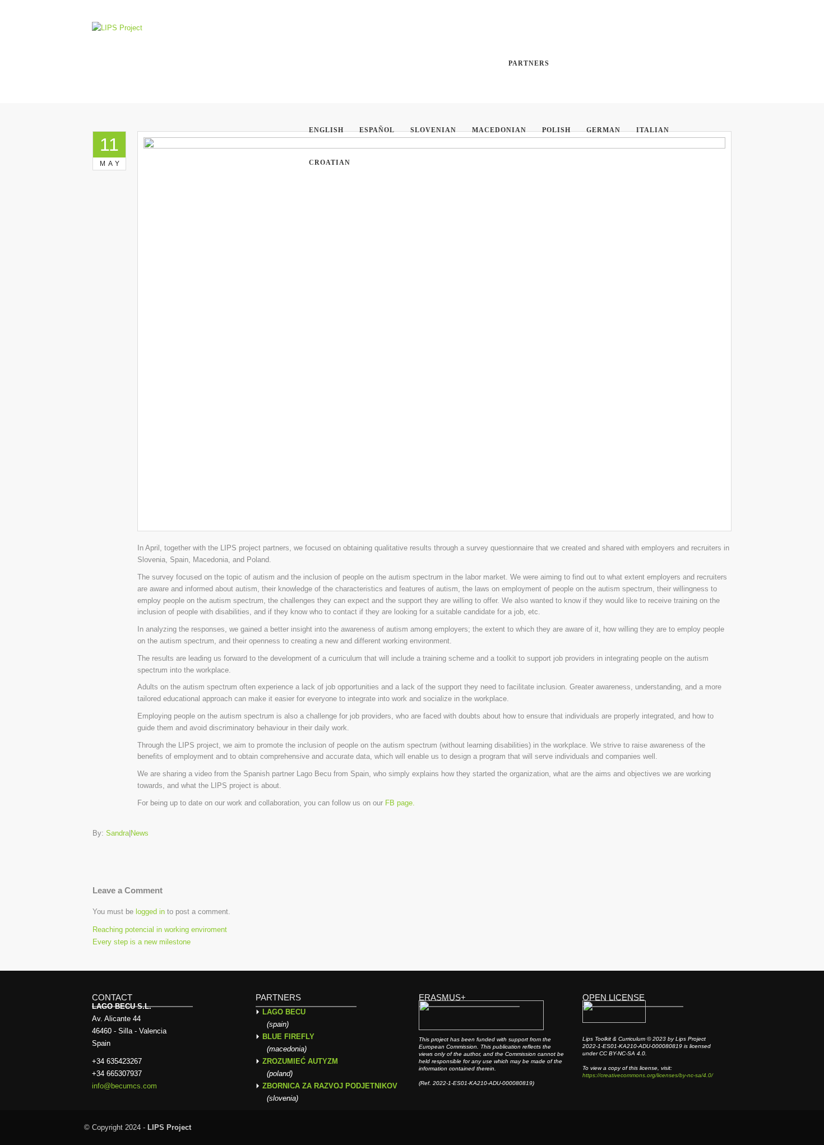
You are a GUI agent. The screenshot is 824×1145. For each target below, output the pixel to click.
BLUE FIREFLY (288, 1036)
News (324, 29)
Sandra (117, 833)
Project (505, 29)
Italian (652, 130)
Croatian (329, 162)
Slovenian (433, 130)
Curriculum (439, 29)
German (603, 130)
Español (377, 130)
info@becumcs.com (124, 1086)
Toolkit (373, 29)
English (326, 130)
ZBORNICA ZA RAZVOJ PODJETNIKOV (329, 1086)
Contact (644, 29)
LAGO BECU (283, 1012)
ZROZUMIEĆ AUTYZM (300, 1061)
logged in (150, 911)
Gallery (586, 29)
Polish (556, 130)
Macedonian (499, 130)
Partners (528, 63)
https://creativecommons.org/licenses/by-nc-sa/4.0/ (647, 1075)
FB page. (400, 803)
